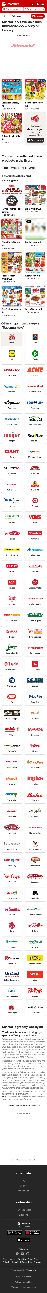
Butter (32, 168)
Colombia (7, 1262)
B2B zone (23, 1215)
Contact (23, 1185)
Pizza (5, 168)
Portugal (37, 1262)
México (23, 1262)
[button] (37, 4)
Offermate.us (31, 1270)
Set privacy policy (23, 1277)
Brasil (30, 1259)
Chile (36, 1259)
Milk (24, 168)
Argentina (22, 1259)
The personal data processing (23, 1287)
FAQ (23, 1181)
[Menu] (43, 4)
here (4, 1096)
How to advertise (23, 1210)
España (15, 1262)
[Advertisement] (23, 55)
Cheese (15, 168)
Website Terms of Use (24, 1282)
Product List (23, 1190)
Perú (30, 1262)
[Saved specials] (32, 4)
